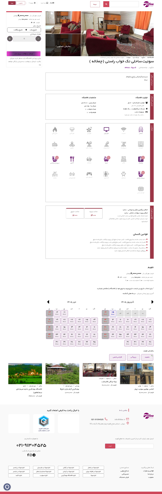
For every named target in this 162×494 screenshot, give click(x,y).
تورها (95, 4)
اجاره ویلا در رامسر (19, 467)
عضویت (21, 3)
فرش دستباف (124, 477)
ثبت (110, 446)
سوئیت (128, 57)
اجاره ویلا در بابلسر (19, 471)
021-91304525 (97, 419)
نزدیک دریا (136, 57)
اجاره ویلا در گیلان (68, 467)
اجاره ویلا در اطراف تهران (93, 471)
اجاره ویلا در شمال (93, 467)
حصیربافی (125, 474)
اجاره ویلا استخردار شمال (43, 471)
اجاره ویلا (93, 475)
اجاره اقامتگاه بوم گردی (68, 475)
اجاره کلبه (19, 475)
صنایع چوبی (125, 470)
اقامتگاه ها (151, 57)
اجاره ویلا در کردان (68, 471)
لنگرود (143, 57)
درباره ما (151, 474)
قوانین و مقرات (148, 470)
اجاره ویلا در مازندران (43, 467)
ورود (12, 3)
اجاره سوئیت (44, 475)
